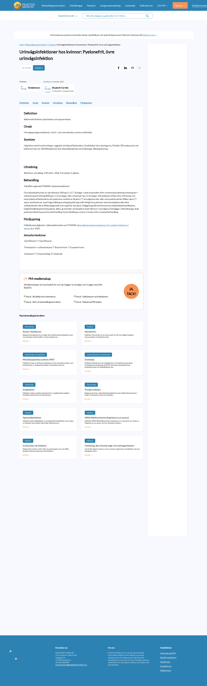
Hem (21, 44)
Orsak (35, 102)
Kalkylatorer (146, 5)
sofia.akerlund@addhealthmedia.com (71, 665)
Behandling (71, 102)
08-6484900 (64, 662)
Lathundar (130, 5)
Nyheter (91, 5)
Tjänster (178, 5)
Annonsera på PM (168, 653)
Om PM (161, 5)
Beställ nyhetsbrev (168, 657)
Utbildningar (76, 5)
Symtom (45, 102)
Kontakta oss (166, 666)
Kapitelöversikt (66, 15)
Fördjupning (86, 102)
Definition (24, 102)
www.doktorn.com (115, 660)
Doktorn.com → (149, 35)
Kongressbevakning (110, 5)
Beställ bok (165, 662)
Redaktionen (165, 670)
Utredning (58, 102)
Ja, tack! (131, 291)
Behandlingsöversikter (53, 5)
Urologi (51, 44)
